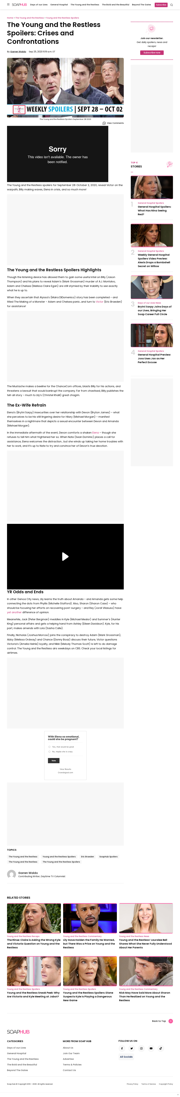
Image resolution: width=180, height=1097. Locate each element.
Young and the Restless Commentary (82, 936)
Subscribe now (152, 52)
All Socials (126, 1057)
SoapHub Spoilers (108, 856)
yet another (14, 612)
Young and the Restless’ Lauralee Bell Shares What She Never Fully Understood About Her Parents (145, 943)
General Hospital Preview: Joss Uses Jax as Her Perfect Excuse (154, 358)
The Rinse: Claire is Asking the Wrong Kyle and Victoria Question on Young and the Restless (33, 943)
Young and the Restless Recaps (23, 936)
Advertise (68, 1059)
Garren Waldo (18, 51)
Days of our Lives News (149, 302)
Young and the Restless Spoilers (59, 856)
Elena (95, 432)
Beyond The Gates (141, 4)
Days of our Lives (39, 4)
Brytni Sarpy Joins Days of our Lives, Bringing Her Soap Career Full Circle (155, 310)
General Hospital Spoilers (151, 203)
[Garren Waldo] (12, 874)
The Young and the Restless (85, 4)
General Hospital (59, 4)
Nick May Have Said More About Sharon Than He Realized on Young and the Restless (144, 996)
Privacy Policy (132, 1084)
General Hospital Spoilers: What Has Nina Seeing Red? (154, 210)
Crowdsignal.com (65, 772)
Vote (54, 760)
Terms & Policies (72, 1064)
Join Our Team (71, 1053)
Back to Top (159, 1021)
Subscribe (161, 4)
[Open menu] (8, 4)
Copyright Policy (166, 1084)
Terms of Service (148, 1084)
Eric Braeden (87, 856)
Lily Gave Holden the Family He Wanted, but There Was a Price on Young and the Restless (89, 943)
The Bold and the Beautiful (115, 4)
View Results (65, 769)
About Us (68, 1047)
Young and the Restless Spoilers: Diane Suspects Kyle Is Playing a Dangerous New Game (88, 996)
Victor (99, 301)
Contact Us (69, 1070)
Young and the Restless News (134, 936)
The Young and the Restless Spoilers (61, 861)
